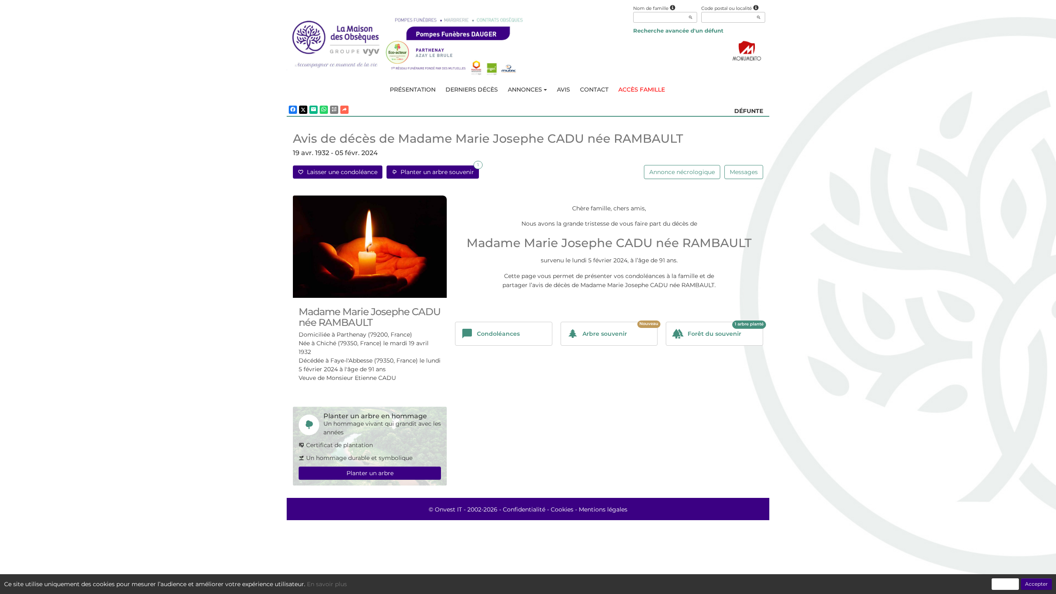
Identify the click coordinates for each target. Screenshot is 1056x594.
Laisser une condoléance (340, 172)
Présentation (413, 89)
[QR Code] (334, 110)
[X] (303, 110)
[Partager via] (344, 110)
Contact (594, 89)
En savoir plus (327, 584)
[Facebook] (293, 110)
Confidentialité (524, 509)
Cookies (562, 509)
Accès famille (641, 89)
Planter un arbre (370, 473)
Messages (744, 172)
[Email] (313, 110)
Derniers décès (472, 89)
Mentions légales (603, 509)
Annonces (525, 89)
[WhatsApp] (324, 110)
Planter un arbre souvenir (438, 170)
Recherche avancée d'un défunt (678, 30)
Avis (563, 89)
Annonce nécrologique (682, 172)
